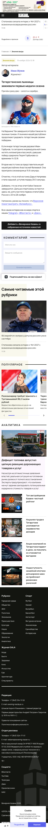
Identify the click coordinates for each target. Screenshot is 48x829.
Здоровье (6, 660)
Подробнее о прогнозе (10, 39)
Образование (7, 633)
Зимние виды (17, 51)
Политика (6, 613)
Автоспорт (30, 617)
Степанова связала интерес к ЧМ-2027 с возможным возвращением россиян (21, 23)
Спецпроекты (7, 680)
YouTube (5, 776)
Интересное (31, 633)
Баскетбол (30, 613)
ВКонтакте (6, 772)
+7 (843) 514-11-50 (17, 700)
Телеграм (6, 780)
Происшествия (8, 621)
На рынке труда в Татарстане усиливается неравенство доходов (35, 525)
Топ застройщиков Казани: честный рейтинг (35, 498)
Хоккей (28, 605)
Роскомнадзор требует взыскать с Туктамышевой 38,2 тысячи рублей (19, 399)
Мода (4, 652)
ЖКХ (3, 609)
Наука (4, 629)
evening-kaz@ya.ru (15, 704)
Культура (5, 625)
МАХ (3, 792)
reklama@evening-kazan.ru (19, 739)
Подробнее (19, 824)
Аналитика (11, 425)
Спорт (29, 595)
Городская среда (9, 601)
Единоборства (32, 629)
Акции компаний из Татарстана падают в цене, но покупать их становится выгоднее (36, 549)
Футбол (29, 601)
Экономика (6, 617)
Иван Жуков (17, 70)
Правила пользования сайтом (14, 720)
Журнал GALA (8, 647)
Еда (3, 672)
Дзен (4, 784)
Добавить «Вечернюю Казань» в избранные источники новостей (24, 225)
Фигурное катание (33, 621)
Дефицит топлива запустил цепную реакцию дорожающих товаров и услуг (21, 464)
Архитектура (7, 676)
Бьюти (4, 656)
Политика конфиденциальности (15, 724)
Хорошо (37, 824)
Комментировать (24, 267)
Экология (6, 637)
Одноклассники (8, 788)
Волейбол (30, 609)
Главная (5, 51)
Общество (6, 605)
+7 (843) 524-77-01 (17, 735)
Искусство (6, 668)
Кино (4, 664)
